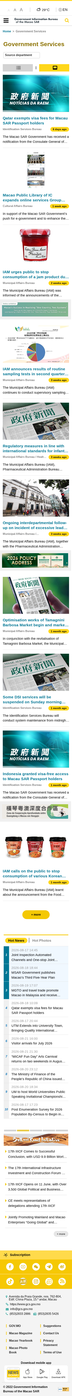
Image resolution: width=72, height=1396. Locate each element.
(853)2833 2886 (20, 1313)
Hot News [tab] (16, 940)
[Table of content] (5, 21)
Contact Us (51, 1333)
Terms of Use (52, 1352)
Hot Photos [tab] (41, 940)
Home (7, 31)
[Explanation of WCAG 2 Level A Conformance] (63, 1389)
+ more (61, 1233)
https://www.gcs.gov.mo (25, 1304)
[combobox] (22, 55)
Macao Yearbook (20, 1340)
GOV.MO (15, 1325)
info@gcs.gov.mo (21, 1309)
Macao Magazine (20, 1333)
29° (46, 10)
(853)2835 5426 (48, 1313)
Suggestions (52, 1325)
